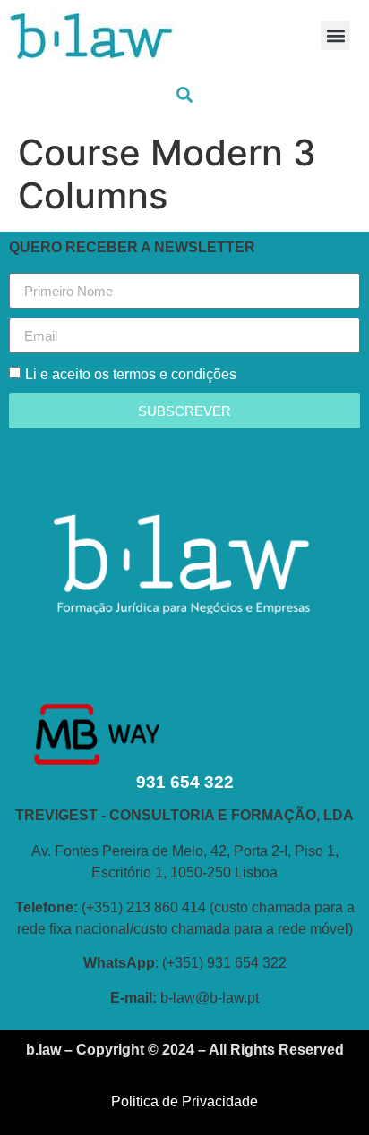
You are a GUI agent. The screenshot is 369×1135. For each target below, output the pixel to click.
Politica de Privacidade (184, 1101)
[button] (335, 35)
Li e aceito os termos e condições (130, 374)
